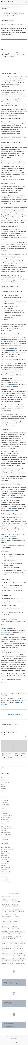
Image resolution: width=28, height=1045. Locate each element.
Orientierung (6, 933)
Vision (4, 958)
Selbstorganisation (5, 817)
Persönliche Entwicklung (6, 815)
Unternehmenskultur (11, 384)
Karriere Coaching (5, 804)
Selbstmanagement (8, 948)
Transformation (6, 953)
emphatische (6, 146)
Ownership (16, 933)
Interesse (12, 350)
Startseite (3, 7)
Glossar (3, 855)
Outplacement (18, 755)
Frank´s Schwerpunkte (9, 1023)
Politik (4, 943)
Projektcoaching (4, 824)
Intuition (21, 911)
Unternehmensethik (19, 953)
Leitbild (4, 919)
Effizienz (15, 904)
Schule (5, 946)
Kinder (13, 914)
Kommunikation (6, 916)
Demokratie (5, 904)
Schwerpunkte (5, 871)
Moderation (5, 928)
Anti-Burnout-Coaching (6, 832)
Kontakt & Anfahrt (8, 1002)
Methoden (8, 7)
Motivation (15, 928)
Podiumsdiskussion (17, 941)
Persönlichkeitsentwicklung (10, 938)
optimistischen (5, 632)
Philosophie (5, 941)
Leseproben (14, 919)
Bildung (5, 899)
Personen (18, 936)
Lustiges (5, 923)
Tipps (2, 876)
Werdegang (3, 780)
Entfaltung (16, 906)
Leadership (17, 916)
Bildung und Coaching (20, 77)
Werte (12, 958)
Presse (22, 943)
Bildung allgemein (6, 849)
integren (11, 510)
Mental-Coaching (5, 806)
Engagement (6, 906)
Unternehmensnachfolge (6, 828)
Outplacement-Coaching (20, 621)
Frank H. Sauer (5, 853)
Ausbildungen (5, 847)
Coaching (5, 901)
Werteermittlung (4, 819)
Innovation (12, 911)
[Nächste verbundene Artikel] (25, 736)
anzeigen (11, 20)
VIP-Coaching (4, 808)
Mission (14, 926)
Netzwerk (3, 863)
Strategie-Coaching (5, 811)
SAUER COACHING (13, 1037)
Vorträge (3, 790)
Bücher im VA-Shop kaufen (10, 1005)
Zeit (4, 963)
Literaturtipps (14, 921)
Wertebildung (6, 960)
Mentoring (5, 926)
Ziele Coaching (4, 800)
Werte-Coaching (4, 802)
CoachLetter (16, 901)
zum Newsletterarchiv (14, 714)
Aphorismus (6, 896)
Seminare (19, 948)
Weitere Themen (4, 839)
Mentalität (14, 923)
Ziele (11, 963)
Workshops (4, 882)
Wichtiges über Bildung (9, 1026)
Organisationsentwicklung (17, 931)
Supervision (4, 873)
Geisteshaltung (17, 909)
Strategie (14, 950)
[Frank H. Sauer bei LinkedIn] (13, 1042)
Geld (4, 911)
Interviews (3, 788)
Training (22, 950)
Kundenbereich (5, 859)
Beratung (16, 896)
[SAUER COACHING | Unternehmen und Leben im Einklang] (7, 2)
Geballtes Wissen (8, 1024)
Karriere (5, 914)
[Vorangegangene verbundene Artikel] (21, 736)
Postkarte (13, 943)
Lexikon (5, 921)
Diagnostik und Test (5, 837)
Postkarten (4, 865)
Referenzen (4, 869)
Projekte (3, 786)
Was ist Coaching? (5, 782)
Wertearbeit (21, 958)
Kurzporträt (3, 777)
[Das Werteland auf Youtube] (16, 1042)
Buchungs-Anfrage (8, 1003)
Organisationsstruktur (6, 826)
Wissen (3, 880)
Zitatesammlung (20, 963)
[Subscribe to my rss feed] (11, 1042)
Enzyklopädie (6, 909)
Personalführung (4, 813)
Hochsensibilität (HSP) (6, 834)
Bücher (2, 784)
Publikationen (5, 867)
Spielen (5, 950)
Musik (4, 931)
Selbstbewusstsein (16, 946)
